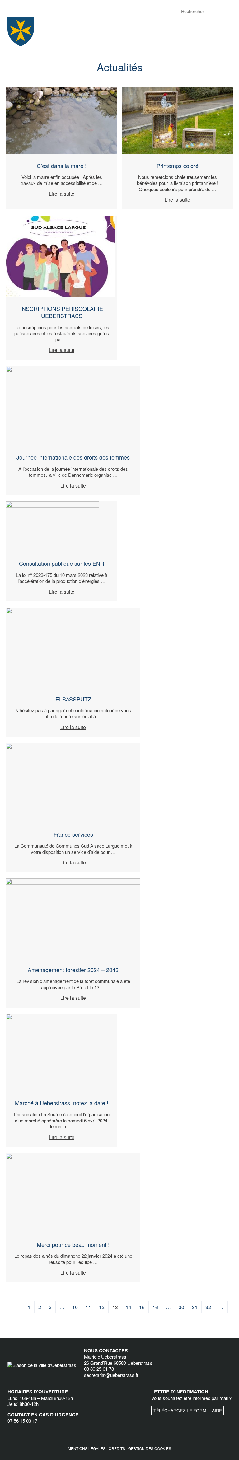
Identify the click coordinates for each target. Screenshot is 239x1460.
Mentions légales (86, 1448)
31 (195, 1307)
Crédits (117, 1448)
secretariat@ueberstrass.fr (111, 1375)
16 (155, 1307)
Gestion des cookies (149, 1448)
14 (128, 1307)
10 (75, 1307)
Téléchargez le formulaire (187, 1410)
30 (181, 1307)
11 (88, 1307)
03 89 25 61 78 (99, 1368)
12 (102, 1307)
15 (142, 1307)
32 (208, 1307)
